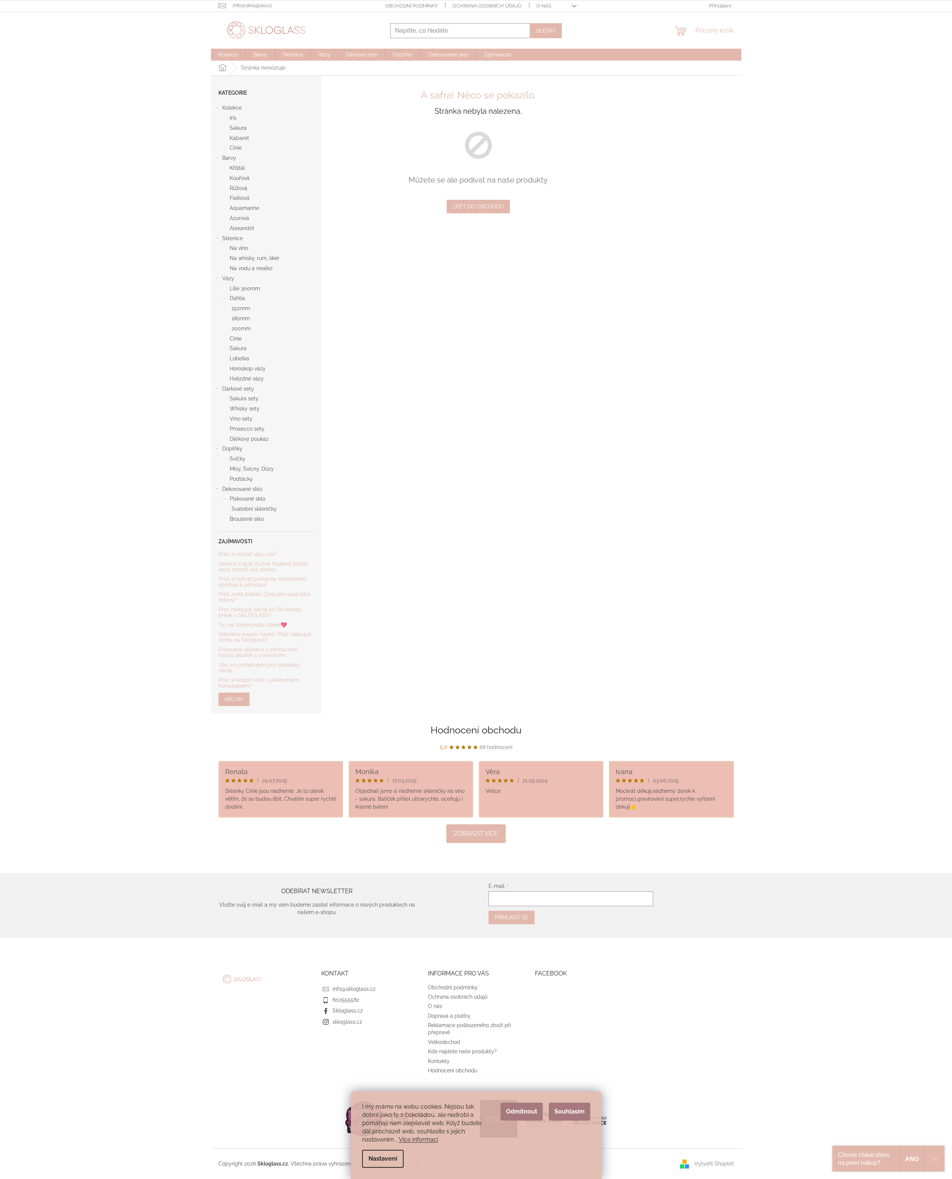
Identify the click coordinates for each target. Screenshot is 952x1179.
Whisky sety (245, 409)
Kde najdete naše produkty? (462, 1051)
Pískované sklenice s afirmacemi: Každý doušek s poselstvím (258, 652)
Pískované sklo (247, 499)
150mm (241, 308)
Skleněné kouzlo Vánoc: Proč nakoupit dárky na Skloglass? (264, 637)
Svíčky (237, 459)
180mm (241, 318)
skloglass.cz (347, 1022)
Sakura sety (244, 398)
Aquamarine (244, 208)
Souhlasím (569, 1111)
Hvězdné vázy (247, 379)
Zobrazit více (476, 833)
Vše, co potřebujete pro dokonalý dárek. (259, 668)
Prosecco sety (247, 429)
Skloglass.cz (348, 1011)
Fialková (240, 198)
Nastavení (382, 1158)
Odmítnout (521, 1111)
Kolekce (232, 108)
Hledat (546, 31)
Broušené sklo (247, 519)
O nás (543, 6)
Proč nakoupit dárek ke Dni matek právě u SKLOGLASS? (259, 612)
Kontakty (439, 1061)
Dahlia (237, 298)
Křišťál (237, 168)
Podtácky (241, 479)
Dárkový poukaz (249, 439)
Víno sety (241, 419)
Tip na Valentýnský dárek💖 (252, 625)
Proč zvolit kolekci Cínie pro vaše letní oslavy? (264, 597)
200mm (241, 329)
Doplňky (232, 449)
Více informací (418, 1139)
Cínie (236, 148)
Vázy (228, 278)
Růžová (238, 188)
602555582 (346, 1000)
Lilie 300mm (245, 288)
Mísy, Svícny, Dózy (252, 469)
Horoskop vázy (248, 369)
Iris (233, 118)
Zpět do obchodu (478, 207)
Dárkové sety (238, 389)
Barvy (229, 158)
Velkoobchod (444, 1042)
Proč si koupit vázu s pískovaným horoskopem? (258, 682)
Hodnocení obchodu (476, 730)
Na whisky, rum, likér (254, 258)
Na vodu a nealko (251, 268)
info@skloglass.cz (354, 989)
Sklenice (232, 238)
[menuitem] (228, 55)
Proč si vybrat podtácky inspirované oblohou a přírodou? (262, 581)
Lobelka (239, 358)
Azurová (239, 218)
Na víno (239, 248)
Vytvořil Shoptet (714, 1163)
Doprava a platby (449, 1016)
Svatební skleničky (254, 509)
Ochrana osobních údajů (487, 6)
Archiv (234, 699)
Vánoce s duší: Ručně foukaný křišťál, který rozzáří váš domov (263, 566)
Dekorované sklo (242, 489)
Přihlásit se (512, 917)
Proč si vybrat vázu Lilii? (247, 554)
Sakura (238, 128)
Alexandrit (242, 228)
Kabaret (239, 138)
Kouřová (240, 178)
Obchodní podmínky (411, 6)
